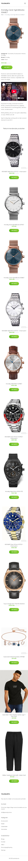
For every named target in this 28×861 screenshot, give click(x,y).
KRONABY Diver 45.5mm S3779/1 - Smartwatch (14, 545)
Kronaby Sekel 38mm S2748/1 (14, 384)
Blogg (2, 839)
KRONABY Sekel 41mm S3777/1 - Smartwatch (14, 331)
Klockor (24, 53)
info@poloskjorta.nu (6, 812)
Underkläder (4, 826)
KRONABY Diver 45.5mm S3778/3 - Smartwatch (14, 437)
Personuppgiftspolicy (6, 847)
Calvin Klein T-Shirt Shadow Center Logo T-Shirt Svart (14, 715)
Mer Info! (6, 67)
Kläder (3, 823)
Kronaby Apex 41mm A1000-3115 (14, 491)
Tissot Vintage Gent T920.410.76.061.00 (14, 604)
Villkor (2, 844)
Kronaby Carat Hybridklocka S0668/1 (14, 277)
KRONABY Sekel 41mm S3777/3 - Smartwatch (14, 171)
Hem (2, 14)
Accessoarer (17, 53)
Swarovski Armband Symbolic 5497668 (14, 657)
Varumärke (11, 53)
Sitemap (3, 850)
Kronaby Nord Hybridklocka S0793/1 (14, 224)
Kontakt (3, 842)
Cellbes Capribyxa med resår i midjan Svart (14, 775)
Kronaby (3, 55)
